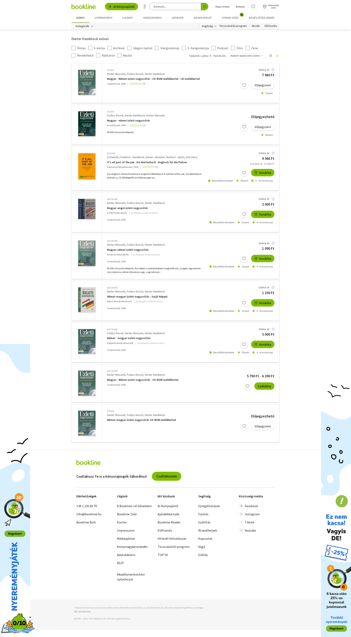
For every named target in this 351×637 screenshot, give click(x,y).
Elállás (203, 555)
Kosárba (265, 173)
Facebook (251, 506)
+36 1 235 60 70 (86, 506)
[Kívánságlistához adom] (244, 85)
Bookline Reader (169, 522)
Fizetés (203, 514)
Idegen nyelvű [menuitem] (203, 18)
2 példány (264, 386)
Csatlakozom (166, 476)
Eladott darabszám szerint (245, 55)
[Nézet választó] (270, 55)
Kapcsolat (205, 538)
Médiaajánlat (126, 538)
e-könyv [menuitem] (127, 18)
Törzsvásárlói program (233, 26)
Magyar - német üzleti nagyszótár (128, 120)
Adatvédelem (126, 555)
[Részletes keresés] (144, 6)
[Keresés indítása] (204, 6)
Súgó (201, 547)
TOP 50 (163, 555)
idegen (111, 153)
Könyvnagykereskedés (132, 547)
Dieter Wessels (116, 74)
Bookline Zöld (126, 514)
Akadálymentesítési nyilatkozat (131, 576)
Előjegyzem (263, 85)
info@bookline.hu (88, 514)
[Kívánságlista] (253, 6)
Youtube (250, 530)
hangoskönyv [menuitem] (152, 18)
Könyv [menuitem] (80, 18)
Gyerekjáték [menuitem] (232, 16)
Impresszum (125, 530)
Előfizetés (271, 26)
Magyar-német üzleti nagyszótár (128, 250)
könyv (110, 70)
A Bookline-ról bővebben (134, 506)
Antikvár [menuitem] (177, 18)
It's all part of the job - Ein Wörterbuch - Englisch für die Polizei (147, 162)
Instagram (252, 514)
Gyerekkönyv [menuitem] (103, 18)
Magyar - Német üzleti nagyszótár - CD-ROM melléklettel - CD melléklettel (153, 79)
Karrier (122, 522)
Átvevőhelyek (207, 530)
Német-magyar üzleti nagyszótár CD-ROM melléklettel (141, 420)
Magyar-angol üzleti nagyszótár (127, 208)
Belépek (240, 6)
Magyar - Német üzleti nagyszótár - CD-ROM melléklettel (142, 380)
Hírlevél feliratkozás (172, 538)
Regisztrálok (222, 6)
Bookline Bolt (86, 522)
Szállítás (204, 522)
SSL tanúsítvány (82, 611)
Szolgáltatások (209, 506)
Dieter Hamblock (155, 74)
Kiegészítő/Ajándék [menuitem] (262, 18)
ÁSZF (120, 563)
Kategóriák (82, 26)
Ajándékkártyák (168, 514)
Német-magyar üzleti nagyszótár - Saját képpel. (137, 296)
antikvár (112, 199)
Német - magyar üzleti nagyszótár (129, 338)
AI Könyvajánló (124, 6)
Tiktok (249, 522)
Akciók (256, 26)
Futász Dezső (135, 74)
